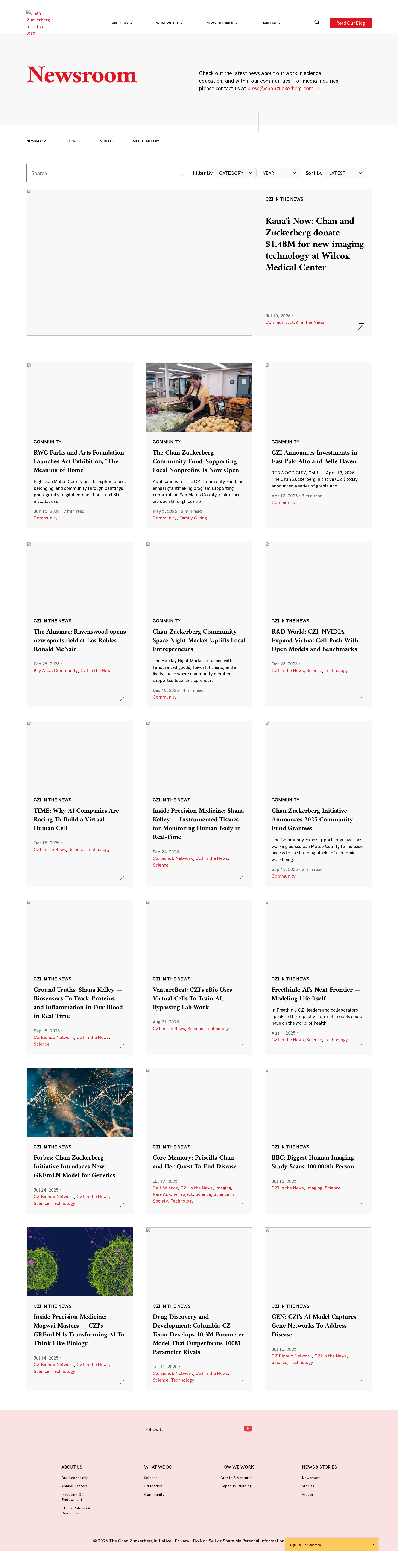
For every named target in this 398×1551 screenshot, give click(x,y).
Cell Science (165, 1188)
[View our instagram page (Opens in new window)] (190, 1428)
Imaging (223, 1188)
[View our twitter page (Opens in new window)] (234, 1428)
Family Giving (193, 518)
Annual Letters (74, 1486)
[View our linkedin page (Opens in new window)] (219, 1428)
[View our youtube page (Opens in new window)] (248, 1428)
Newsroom (36, 141)
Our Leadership (75, 1478)
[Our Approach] (39, 23)
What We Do (167, 23)
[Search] (317, 23)
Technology (336, 670)
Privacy (182, 1541)
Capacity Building (236, 1486)
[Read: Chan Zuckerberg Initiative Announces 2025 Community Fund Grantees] (318, 803)
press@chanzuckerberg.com (280, 88)
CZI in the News (308, 322)
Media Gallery (146, 141)
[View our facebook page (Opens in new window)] (176, 1428)
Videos (106, 141)
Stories (73, 141)
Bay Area (42, 670)
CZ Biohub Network (173, 858)
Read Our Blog (350, 23)
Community (278, 322)
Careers (269, 23)
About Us (120, 23)
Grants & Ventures (236, 1478)
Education (153, 1486)
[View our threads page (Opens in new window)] (205, 1428)
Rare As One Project (173, 1194)
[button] (236, 173)
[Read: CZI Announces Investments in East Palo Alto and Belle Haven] (318, 445)
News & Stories (220, 23)
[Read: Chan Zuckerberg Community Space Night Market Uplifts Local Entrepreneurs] (199, 624)
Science (314, 670)
